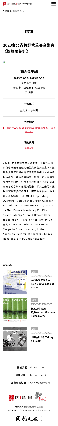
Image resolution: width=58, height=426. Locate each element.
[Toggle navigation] (54, 4)
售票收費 (29, 148)
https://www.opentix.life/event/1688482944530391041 (29, 129)
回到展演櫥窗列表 (14, 10)
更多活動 (7, 265)
